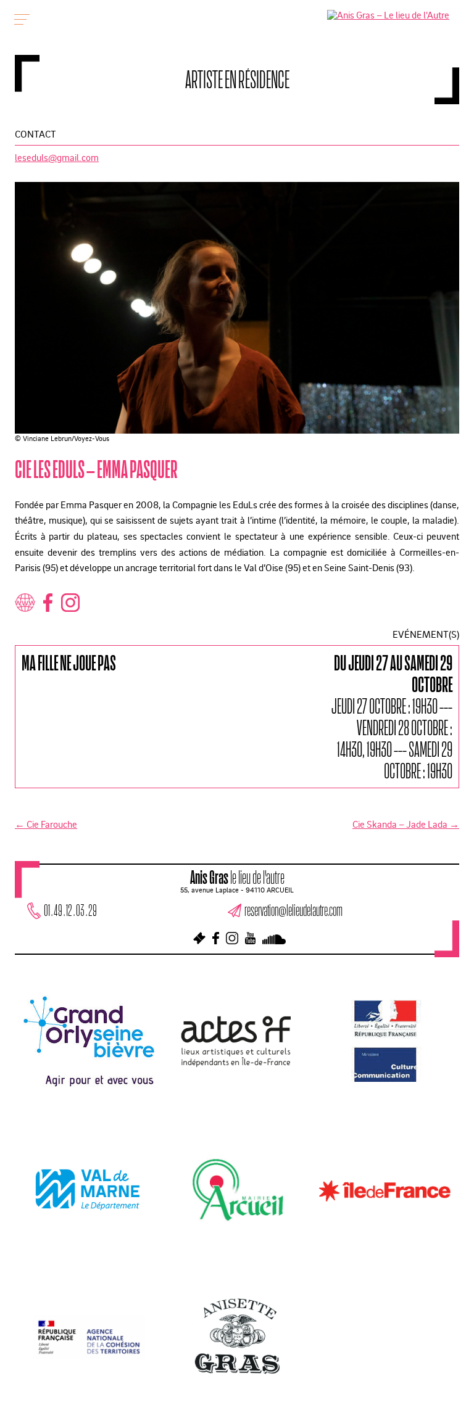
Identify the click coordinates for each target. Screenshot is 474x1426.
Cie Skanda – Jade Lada (405, 824)
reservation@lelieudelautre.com (293, 910)
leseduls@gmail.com (57, 157)
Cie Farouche (46, 824)
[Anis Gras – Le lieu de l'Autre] (388, 15)
